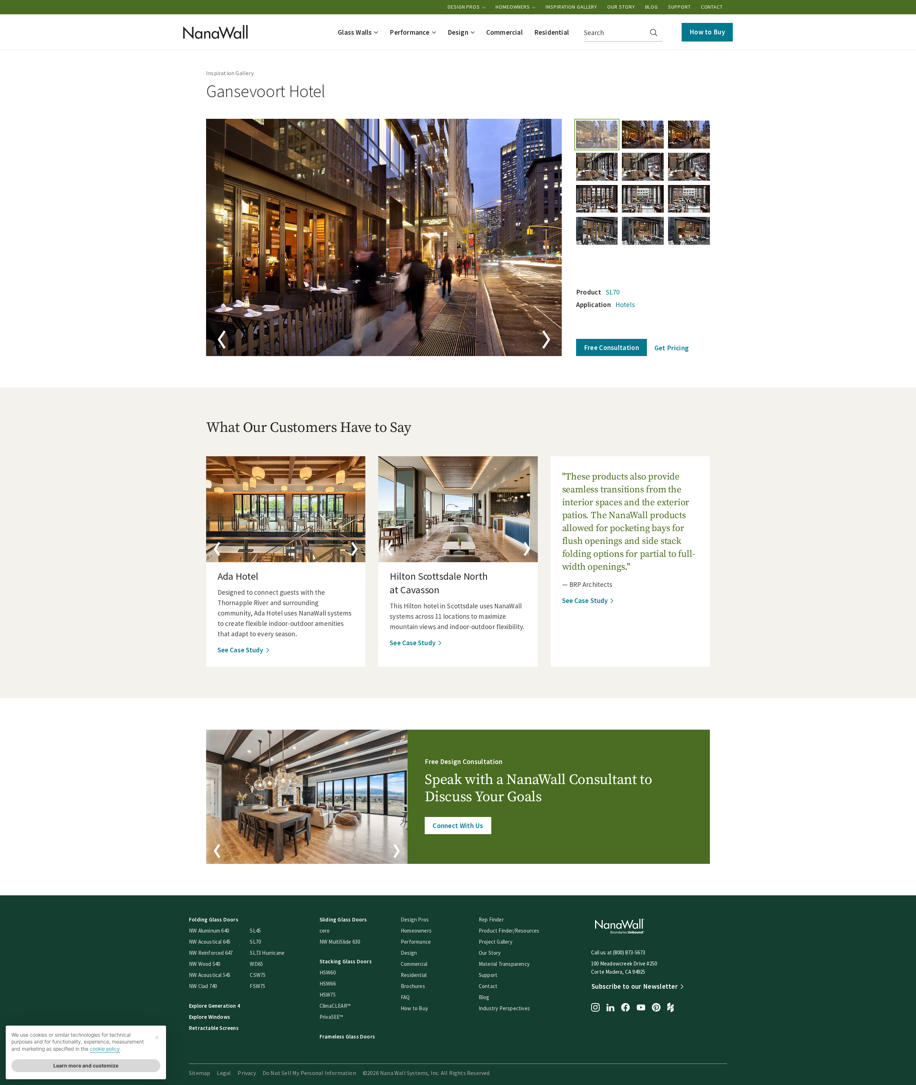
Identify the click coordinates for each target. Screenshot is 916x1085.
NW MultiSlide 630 (340, 941)
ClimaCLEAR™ (335, 1005)
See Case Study (240, 650)
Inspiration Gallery (571, 7)
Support (679, 7)
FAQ (405, 997)
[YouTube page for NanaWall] (641, 1008)
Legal (224, 1072)
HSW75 (328, 994)
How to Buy (707, 32)
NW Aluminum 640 (209, 930)
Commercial (414, 963)
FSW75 (257, 986)
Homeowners (513, 7)
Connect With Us (458, 825)
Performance (416, 941)
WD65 (256, 963)
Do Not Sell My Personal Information (309, 1072)
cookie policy (105, 1049)
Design (409, 952)
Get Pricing (671, 348)
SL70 (612, 292)
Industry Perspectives (504, 1008)
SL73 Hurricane (267, 952)
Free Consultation (611, 347)
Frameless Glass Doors (347, 1036)
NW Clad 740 (203, 986)
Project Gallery (495, 941)
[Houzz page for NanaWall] (670, 1008)
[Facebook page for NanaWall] (625, 1008)
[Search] (653, 32)
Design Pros (464, 7)
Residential (414, 975)
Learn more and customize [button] (85, 1065)
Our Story (621, 7)
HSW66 (328, 983)
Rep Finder (491, 919)
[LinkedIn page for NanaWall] (610, 1008)
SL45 (255, 930)
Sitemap (199, 1072)
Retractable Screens (214, 1028)
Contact (712, 7)
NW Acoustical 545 (209, 975)
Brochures (413, 986)
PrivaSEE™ (332, 1016)
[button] (358, 32)
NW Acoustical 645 (209, 941)
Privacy (246, 1072)
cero (325, 930)
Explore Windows (209, 1016)
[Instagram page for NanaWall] (595, 1008)
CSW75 (257, 975)
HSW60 (328, 972)
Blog (651, 7)
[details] (285, 509)
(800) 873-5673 (629, 952)
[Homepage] (215, 32)
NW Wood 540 (204, 963)
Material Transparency (504, 963)
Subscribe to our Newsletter (634, 986)
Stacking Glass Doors (346, 961)
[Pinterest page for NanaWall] (656, 1008)
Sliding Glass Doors (343, 919)
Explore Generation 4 (214, 1005)
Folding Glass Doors (213, 919)
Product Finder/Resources (509, 930)
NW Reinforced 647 (211, 952)
